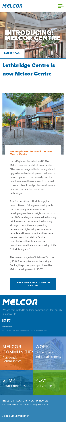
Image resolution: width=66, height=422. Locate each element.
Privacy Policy (8, 327)
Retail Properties (14, 385)
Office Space (44, 352)
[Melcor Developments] (12, 6)
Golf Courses (44, 385)
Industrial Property (48, 357)
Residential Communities (11, 359)
